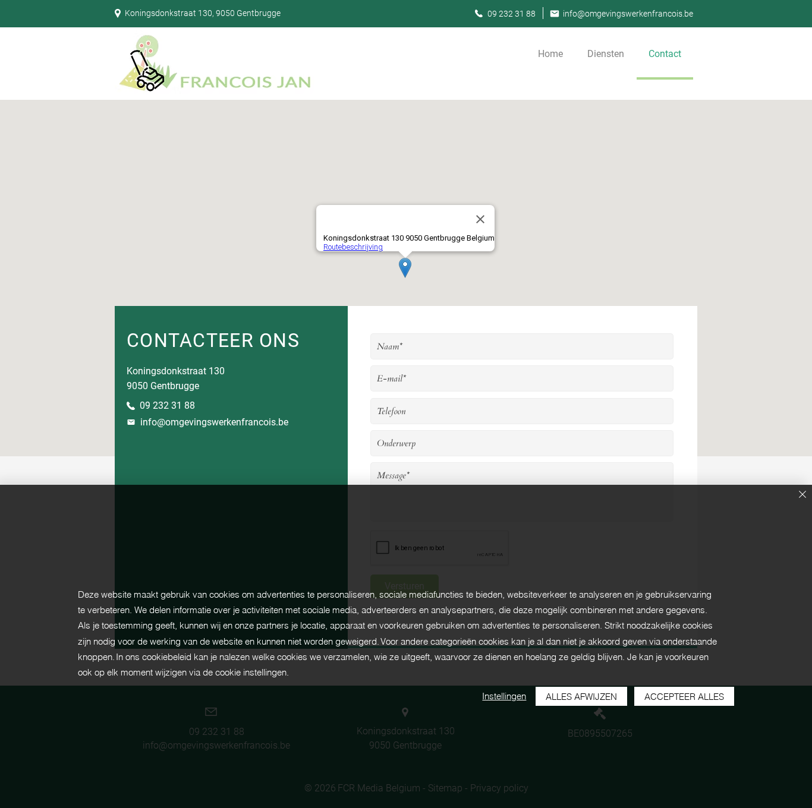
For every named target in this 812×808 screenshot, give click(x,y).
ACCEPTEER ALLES (684, 696)
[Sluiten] (802, 495)
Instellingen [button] (504, 696)
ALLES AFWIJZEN (581, 696)
